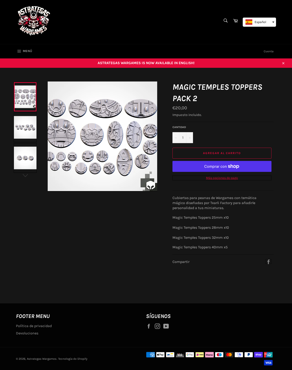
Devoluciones (27, 333)
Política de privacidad (34, 326)
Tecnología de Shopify (72, 358)
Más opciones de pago (222, 178)
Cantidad (179, 127)
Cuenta (269, 51)
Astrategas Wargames (42, 358)
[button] (259, 22)
